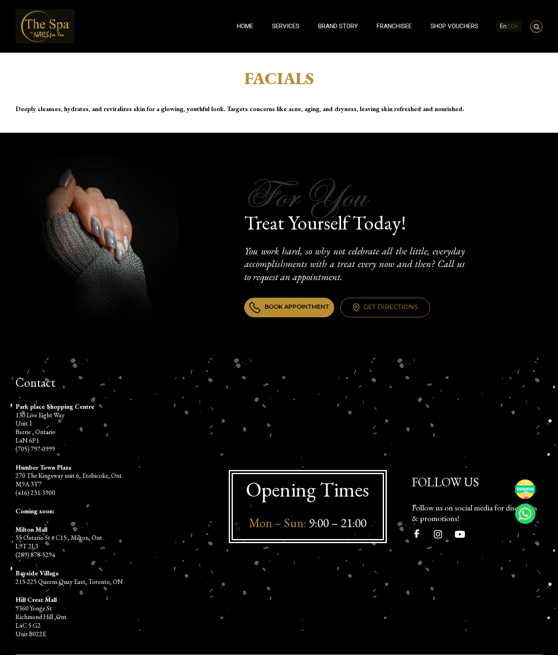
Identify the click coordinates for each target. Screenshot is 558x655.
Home (245, 26)
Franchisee (394, 26)
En (503, 26)
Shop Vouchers (454, 26)
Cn (514, 26)
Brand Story (338, 26)
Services (285, 26)
